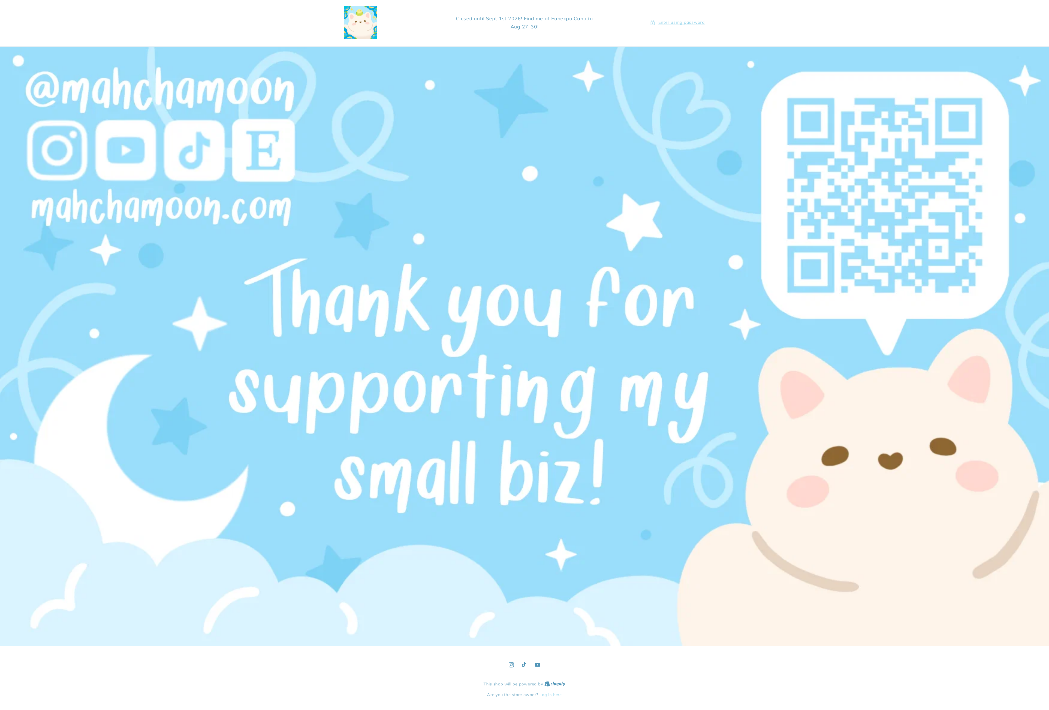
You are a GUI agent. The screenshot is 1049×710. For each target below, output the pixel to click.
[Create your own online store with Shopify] (554, 684)
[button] (677, 22)
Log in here (551, 694)
